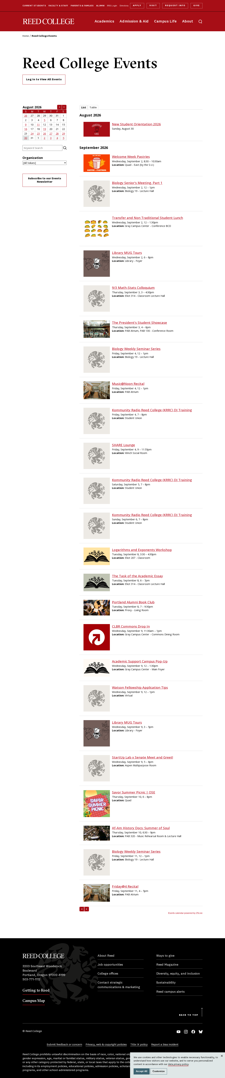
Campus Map (33, 1000)
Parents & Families (82, 6)
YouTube (178, 1032)
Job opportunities (110, 964)
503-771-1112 (31, 979)
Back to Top (188, 1015)
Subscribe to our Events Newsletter (44, 180)
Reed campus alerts (170, 991)
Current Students (34, 6)
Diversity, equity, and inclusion (178, 973)
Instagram (186, 1032)
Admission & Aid (134, 21)
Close (222, 1059)
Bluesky (200, 1032)
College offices (108, 973)
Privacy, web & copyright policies (106, 1044)
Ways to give (165, 955)
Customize (159, 1071)
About (187, 21)
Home (25, 36)
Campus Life (165, 21)
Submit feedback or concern (64, 1044)
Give (196, 6)
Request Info (175, 6)
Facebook (193, 1032)
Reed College (48, 21)
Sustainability (166, 982)
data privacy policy (178, 1064)
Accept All (141, 1071)
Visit (153, 6)
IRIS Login (112, 6)
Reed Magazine (167, 964)
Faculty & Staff (58, 6)
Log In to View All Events (44, 79)
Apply (137, 6)
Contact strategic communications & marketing (119, 985)
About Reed (106, 955)
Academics (104, 21)
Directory (124, 6)
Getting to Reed (36, 990)
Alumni (100, 6)
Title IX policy (139, 1044)
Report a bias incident (164, 1044)
